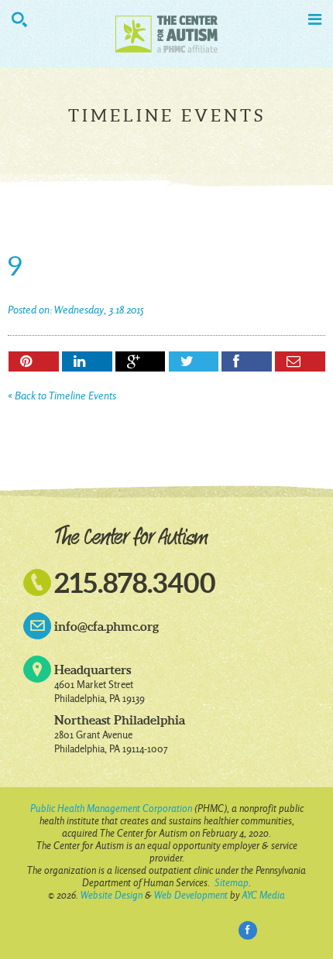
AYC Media (263, 895)
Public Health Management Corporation (111, 808)
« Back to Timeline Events (62, 395)
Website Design (111, 895)
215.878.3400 (135, 582)
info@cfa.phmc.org (106, 626)
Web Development (191, 895)
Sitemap (232, 883)
